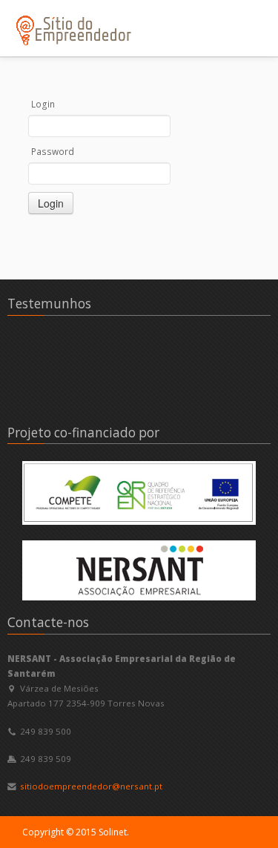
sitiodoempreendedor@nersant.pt (91, 786)
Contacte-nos (48, 622)
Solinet (113, 832)
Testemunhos (49, 303)
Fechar (232, 14)
